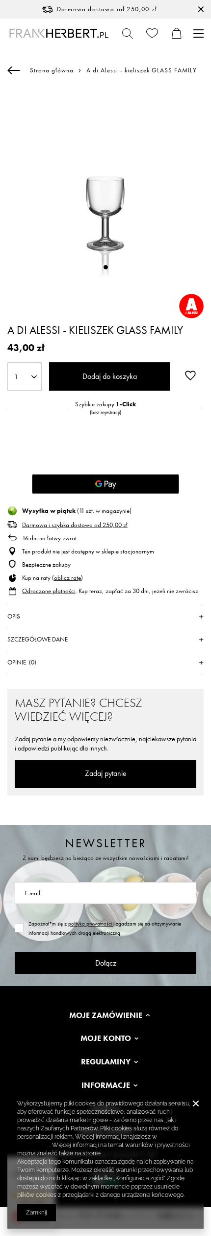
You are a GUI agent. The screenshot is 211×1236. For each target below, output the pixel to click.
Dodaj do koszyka (109, 376)
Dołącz (105, 963)
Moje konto (105, 1038)
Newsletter (106, 843)
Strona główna (52, 70)
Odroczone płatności (49, 591)
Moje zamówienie (105, 1015)
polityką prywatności (90, 923)
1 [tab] (106, 267)
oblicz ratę (67, 578)
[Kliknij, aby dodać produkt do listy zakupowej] (190, 375)
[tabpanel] (105, 186)
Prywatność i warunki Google (140, 1153)
